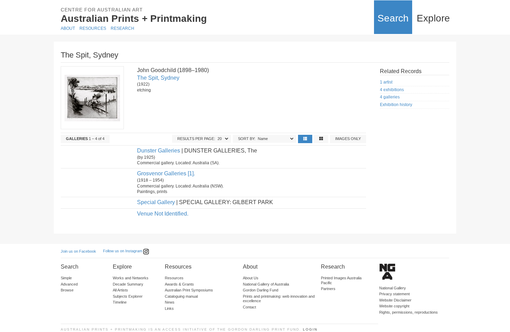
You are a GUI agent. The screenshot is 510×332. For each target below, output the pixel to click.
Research (122, 28)
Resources (92, 28)
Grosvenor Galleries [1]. (166, 173)
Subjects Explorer (128, 296)
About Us (250, 278)
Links (169, 308)
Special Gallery (156, 202)
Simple (66, 278)
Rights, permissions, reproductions (408, 312)
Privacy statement (394, 294)
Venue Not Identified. (162, 214)
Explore (433, 18)
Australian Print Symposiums (189, 290)
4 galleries (390, 97)
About (68, 28)
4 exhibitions (392, 89)
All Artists (120, 290)
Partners (328, 289)
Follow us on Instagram (123, 251)
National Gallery (392, 288)
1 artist (386, 82)
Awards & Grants (179, 284)
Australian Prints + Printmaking (134, 18)
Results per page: (196, 139)
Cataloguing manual (181, 296)
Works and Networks (130, 278)
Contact (249, 307)
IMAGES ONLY (348, 139)
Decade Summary (128, 284)
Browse (67, 290)
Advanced (69, 284)
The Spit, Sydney (158, 78)
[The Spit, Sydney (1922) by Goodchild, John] (92, 97)
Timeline (120, 302)
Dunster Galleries (158, 151)
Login (310, 329)
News (170, 302)
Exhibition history (396, 104)
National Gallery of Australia (266, 284)
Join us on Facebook (78, 251)
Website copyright (394, 306)
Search (393, 18)
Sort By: (246, 139)
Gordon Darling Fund (260, 290)
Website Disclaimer (395, 300)
